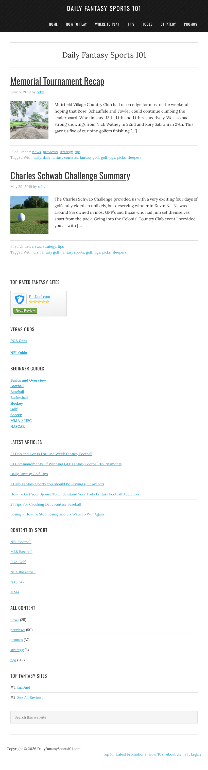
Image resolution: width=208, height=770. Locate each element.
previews (50, 152)
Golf (14, 409)
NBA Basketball (23, 572)
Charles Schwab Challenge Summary (70, 175)
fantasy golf (89, 157)
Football (17, 386)
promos (16, 639)
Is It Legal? (192, 754)
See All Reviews (30, 697)
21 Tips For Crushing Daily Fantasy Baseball (45, 504)
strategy (66, 152)
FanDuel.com (39, 296)
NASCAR (17, 426)
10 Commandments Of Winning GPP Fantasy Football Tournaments (66, 464)
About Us (173, 754)
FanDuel (23, 687)
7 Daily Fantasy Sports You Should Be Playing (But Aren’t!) (57, 484)
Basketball (19, 397)
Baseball (17, 391)
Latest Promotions (131, 754)
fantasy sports (72, 252)
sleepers (134, 157)
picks (121, 157)
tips (77, 152)
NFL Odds (18, 352)
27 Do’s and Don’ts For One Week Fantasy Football (51, 454)
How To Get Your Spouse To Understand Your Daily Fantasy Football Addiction (74, 494)
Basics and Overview (28, 380)
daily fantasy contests (60, 157)
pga (112, 157)
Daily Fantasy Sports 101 (104, 8)
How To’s (156, 754)
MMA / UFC (21, 420)
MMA (14, 592)
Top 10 (108, 754)
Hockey (16, 403)
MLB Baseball (21, 551)
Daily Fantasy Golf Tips (29, 474)
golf (104, 157)
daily (37, 157)
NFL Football (20, 542)
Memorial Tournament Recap (57, 80)
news (36, 152)
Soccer (16, 415)
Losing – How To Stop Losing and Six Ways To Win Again (57, 514)
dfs (35, 252)
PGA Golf (18, 562)
